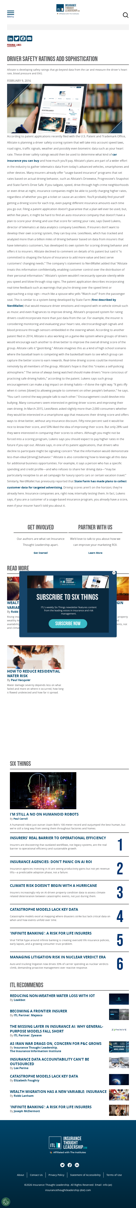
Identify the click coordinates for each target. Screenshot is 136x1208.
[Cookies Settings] (5, 1201)
